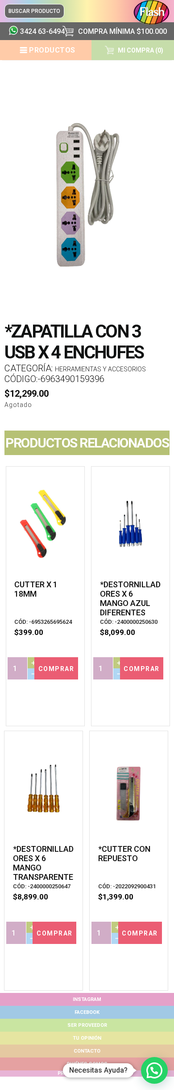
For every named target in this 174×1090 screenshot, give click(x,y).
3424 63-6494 (38, 31)
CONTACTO (87, 1051)
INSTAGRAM (87, 999)
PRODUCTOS (52, 50)
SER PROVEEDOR (87, 1025)
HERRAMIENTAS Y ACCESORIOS (100, 369)
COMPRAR (56, 668)
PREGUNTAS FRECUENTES (87, 1073)
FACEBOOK (87, 1012)
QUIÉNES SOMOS (87, 1064)
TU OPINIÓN (87, 1038)
